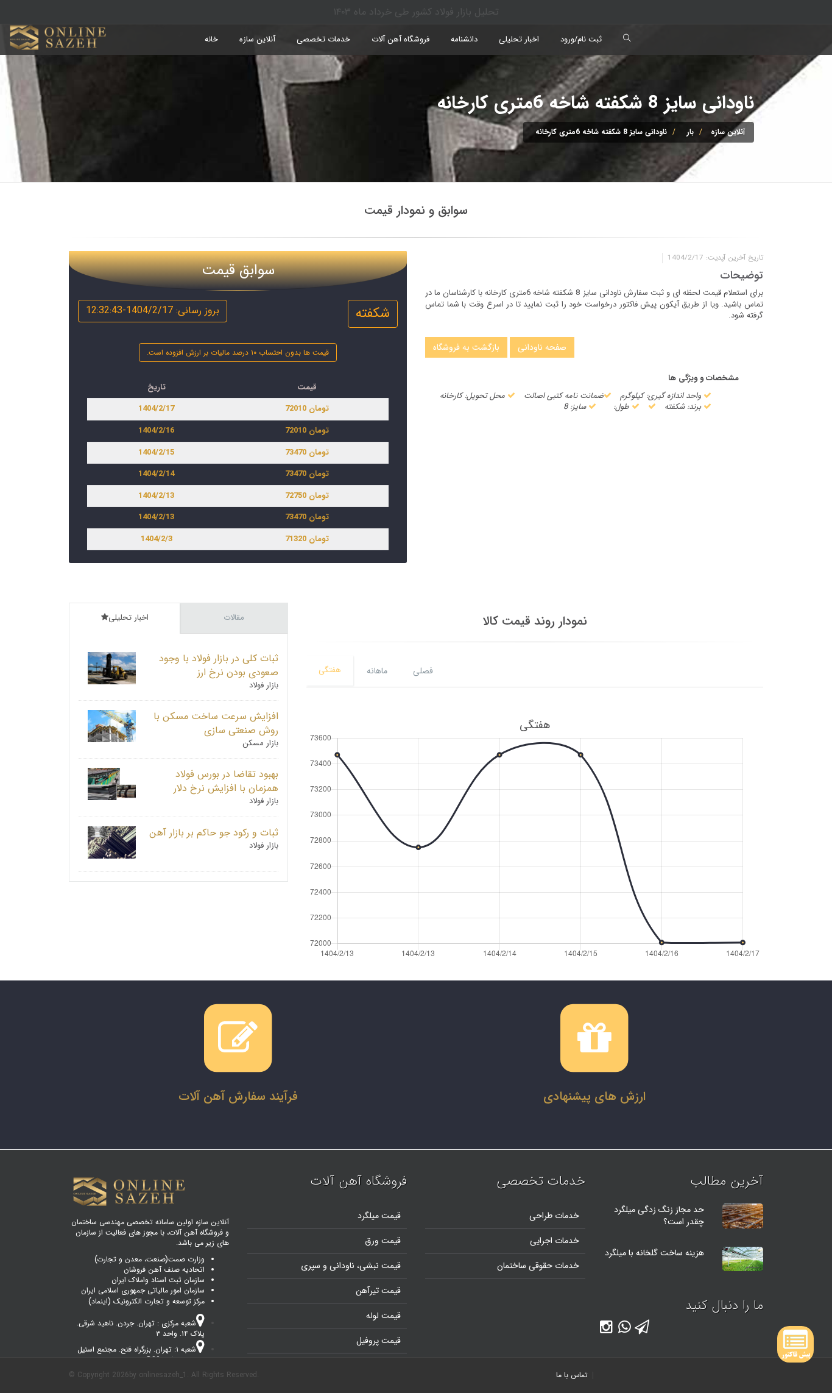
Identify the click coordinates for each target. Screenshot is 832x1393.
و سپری (314, 1265)
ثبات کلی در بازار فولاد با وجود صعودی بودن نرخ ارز (218, 665)
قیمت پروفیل (378, 1340)
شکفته (373, 313)
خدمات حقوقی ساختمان (538, 1265)
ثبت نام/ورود (581, 39)
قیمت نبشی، (377, 1265)
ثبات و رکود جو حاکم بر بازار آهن (213, 832)
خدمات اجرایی (554, 1240)
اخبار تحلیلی (519, 39)
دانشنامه (464, 39)
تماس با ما (572, 1375)
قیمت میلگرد (379, 1215)
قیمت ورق (383, 1240)
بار (690, 132)
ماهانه (377, 671)
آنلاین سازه (257, 39)
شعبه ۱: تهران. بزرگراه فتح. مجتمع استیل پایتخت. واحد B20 (141, 1355)
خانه (211, 39)
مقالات (234, 617)
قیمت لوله (383, 1315)
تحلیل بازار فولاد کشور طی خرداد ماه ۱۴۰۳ (416, 11)
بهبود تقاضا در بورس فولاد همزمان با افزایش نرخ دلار (226, 781)
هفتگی (330, 670)
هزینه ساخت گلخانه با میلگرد (654, 1253)
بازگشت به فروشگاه (466, 347)
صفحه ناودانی (542, 347)
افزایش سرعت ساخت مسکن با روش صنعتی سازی (215, 723)
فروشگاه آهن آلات (400, 39)
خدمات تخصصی (323, 39)
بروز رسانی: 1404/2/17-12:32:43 (152, 310)
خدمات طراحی (554, 1215)
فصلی (423, 671)
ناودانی (340, 1265)
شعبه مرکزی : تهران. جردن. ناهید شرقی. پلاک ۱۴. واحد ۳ (141, 1328)
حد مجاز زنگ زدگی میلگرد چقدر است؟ (659, 1215)
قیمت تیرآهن (378, 1290)
